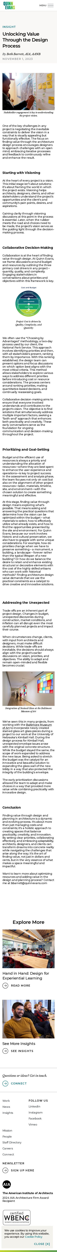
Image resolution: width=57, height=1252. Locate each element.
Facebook (35, 1118)
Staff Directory (11, 1142)
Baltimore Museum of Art (27, 726)
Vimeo (33, 1124)
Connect (8, 1154)
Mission (7, 1130)
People (7, 1136)
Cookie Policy (33, 1236)
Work (6, 1100)
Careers (7, 1148)
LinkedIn (34, 1106)
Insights (7, 1112)
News (6, 1106)
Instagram (36, 1112)
